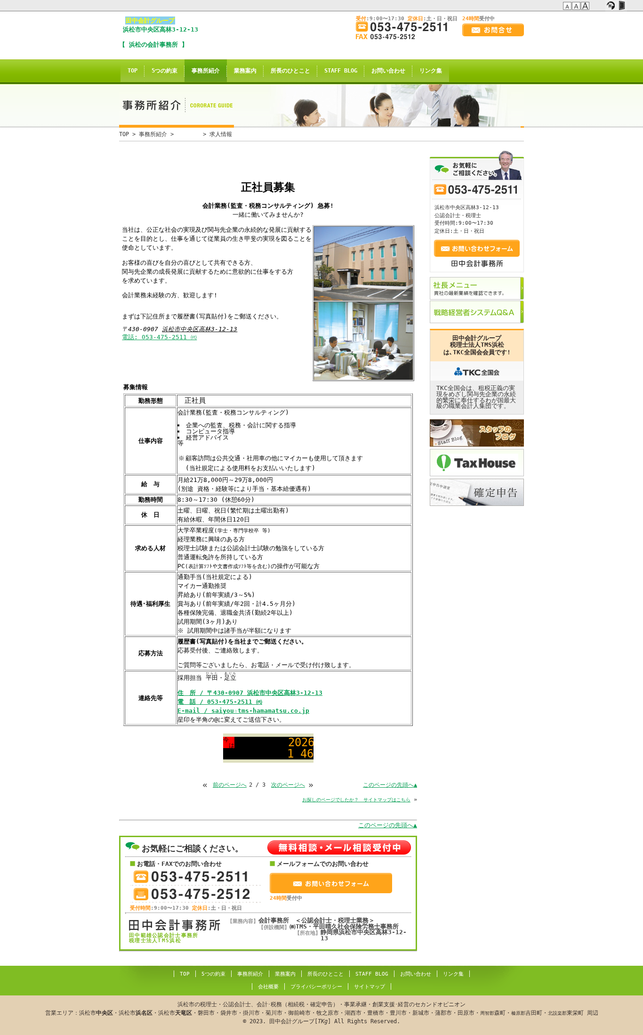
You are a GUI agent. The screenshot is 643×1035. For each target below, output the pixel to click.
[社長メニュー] (477, 288)
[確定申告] (477, 492)
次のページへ (288, 785)
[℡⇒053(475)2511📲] (405, 26)
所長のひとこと (290, 70)
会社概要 (268, 987)
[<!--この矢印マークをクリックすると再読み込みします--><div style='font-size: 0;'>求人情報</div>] (279, 4)
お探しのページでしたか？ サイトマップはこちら (356, 799)
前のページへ (230, 785)
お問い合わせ (388, 70)
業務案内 (245, 70)
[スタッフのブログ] (477, 433)
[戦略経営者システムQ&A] (477, 312)
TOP (132, 70)
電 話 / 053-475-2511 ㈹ (219, 701)
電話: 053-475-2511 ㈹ (159, 337)
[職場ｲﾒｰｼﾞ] (363, 341)
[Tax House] (477, 462)
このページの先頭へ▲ (390, 785)
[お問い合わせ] (493, 30)
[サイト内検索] (600, 5)
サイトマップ (369, 987)
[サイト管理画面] (621, 5)
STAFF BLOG (340, 70)
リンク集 (430, 70)
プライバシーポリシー (316, 987)
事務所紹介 (206, 70)
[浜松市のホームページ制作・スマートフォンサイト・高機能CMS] (610, 5)
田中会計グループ (150, 20)
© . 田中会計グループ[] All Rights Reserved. (321, 1013)
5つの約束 (164, 70)
